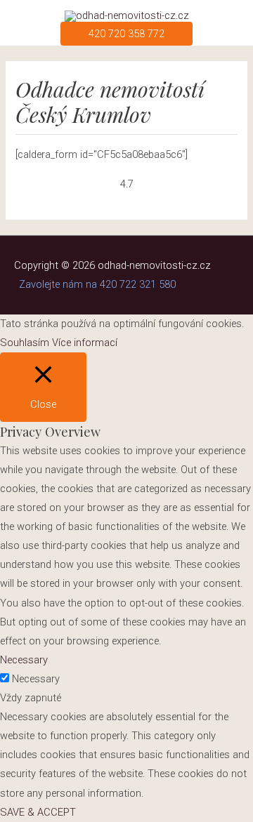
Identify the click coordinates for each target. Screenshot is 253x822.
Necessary (36, 678)
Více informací (84, 342)
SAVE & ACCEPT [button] (38, 812)
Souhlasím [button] (24, 342)
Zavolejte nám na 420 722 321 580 (97, 284)
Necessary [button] (24, 660)
